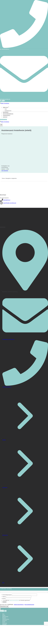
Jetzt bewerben (4, 170)
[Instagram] (1, 101)
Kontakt (5, 116)
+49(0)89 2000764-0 (6, 387)
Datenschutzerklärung (14, 600)
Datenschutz (5, 535)
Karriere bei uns (8, 110)
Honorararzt (6, 115)
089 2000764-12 (6, 200)
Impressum (4, 487)
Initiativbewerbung (8, 113)
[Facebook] (0, 101)
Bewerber (5, 112)
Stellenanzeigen (3, 119)
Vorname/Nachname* (7, 594)
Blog (3, 582)
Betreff (4, 598)
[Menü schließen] (0, 609)
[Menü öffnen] (1, 125)
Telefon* (4, 596)
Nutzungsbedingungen (29, 604)
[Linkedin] (3, 101)
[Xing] (4, 101)
